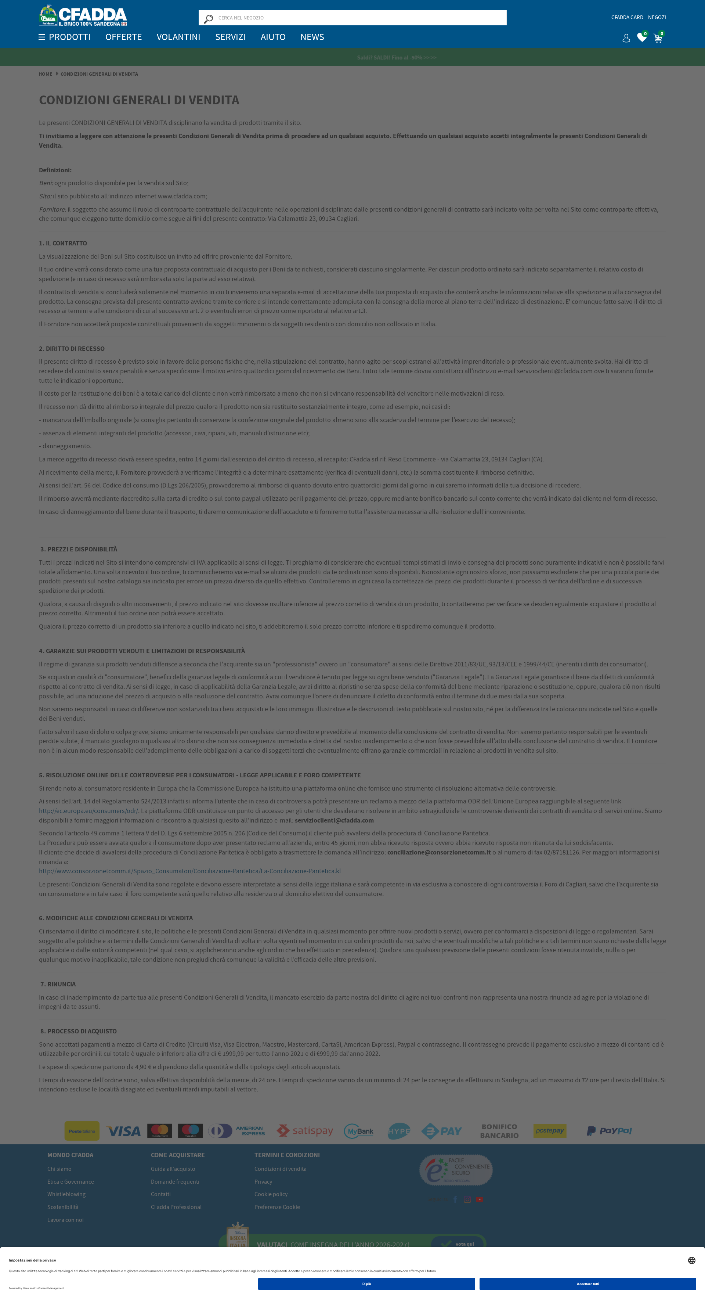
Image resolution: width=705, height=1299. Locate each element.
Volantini (178, 37)
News (312, 37)
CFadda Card (627, 17)
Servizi (230, 37)
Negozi (657, 17)
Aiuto (273, 37)
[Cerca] (208, 19)
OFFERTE (123, 37)
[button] (623, 35)
